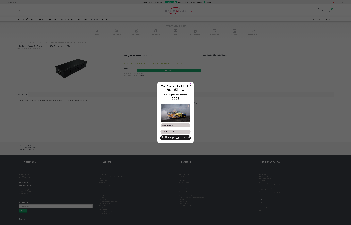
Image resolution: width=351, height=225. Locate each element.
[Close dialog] (190, 85)
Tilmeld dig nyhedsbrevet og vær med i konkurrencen (175, 138)
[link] (175, 113)
